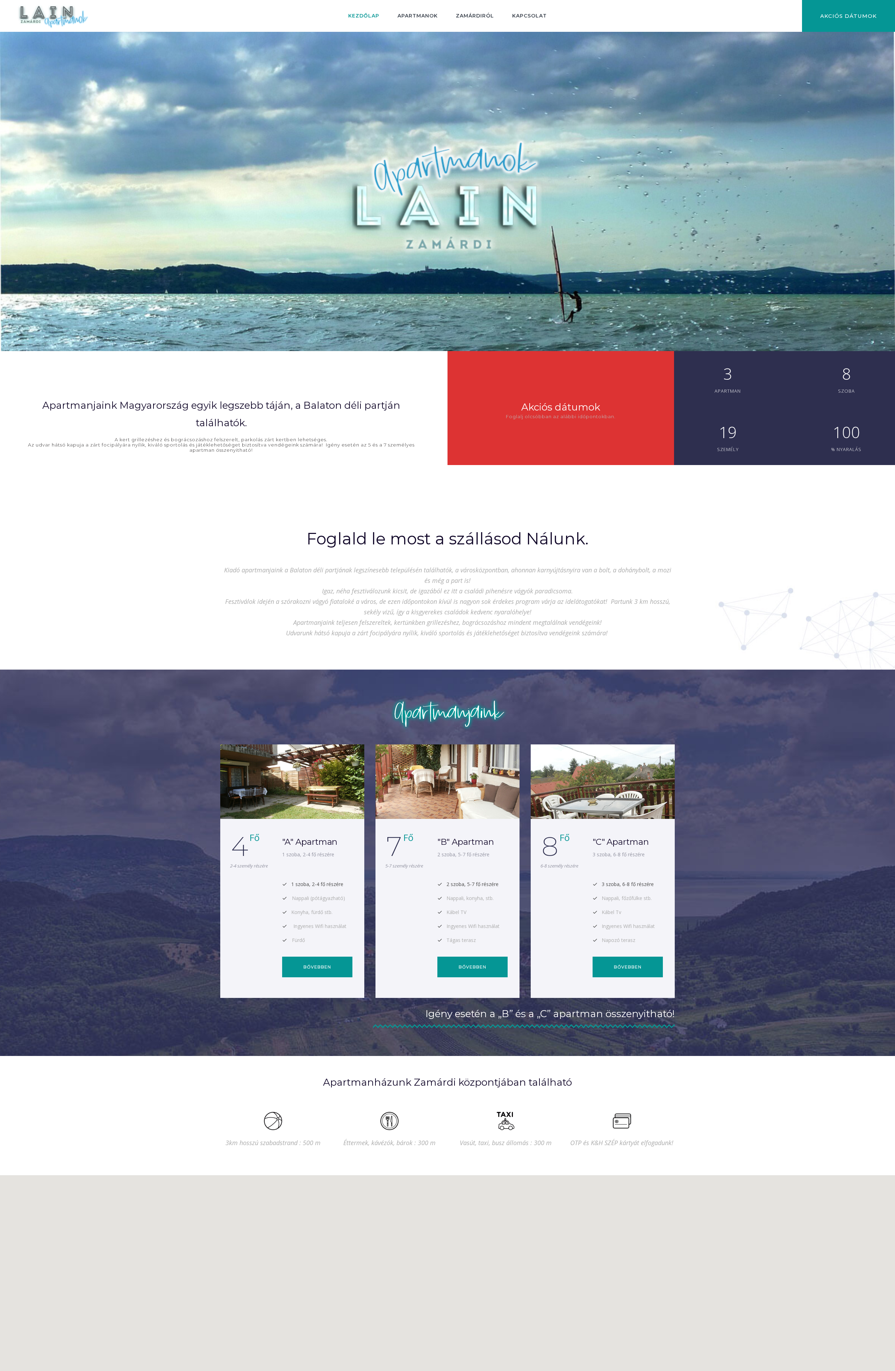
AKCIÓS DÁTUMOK (848, 16)
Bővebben (317, 967)
